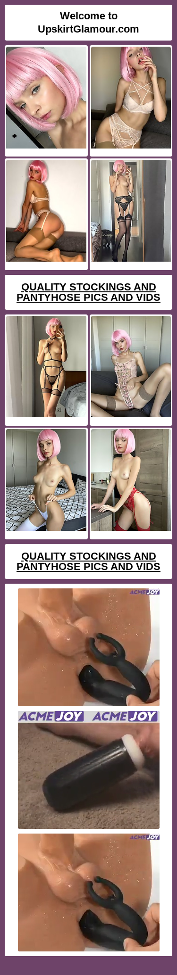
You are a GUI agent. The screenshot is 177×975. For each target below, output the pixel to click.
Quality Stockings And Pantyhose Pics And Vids (88, 292)
